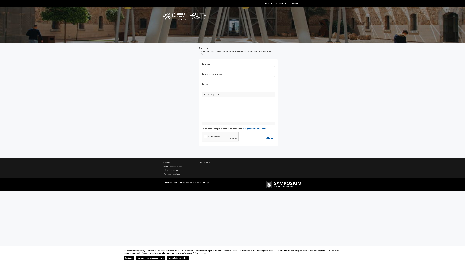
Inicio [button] (267, 3)
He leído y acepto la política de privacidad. (235, 129)
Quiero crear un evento (172, 166)
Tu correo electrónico (212, 74)
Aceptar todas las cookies (177, 258)
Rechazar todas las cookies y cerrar (150, 258)
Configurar (129, 258)
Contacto (167, 162)
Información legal (170, 170)
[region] (232, 254)
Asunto (205, 84)
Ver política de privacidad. (255, 129)
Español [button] (279, 3)
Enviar (270, 138)
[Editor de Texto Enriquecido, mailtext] (238, 109)
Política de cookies (171, 174)
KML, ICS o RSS (206, 162)
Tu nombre (207, 64)
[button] (204, 94)
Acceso (295, 4)
